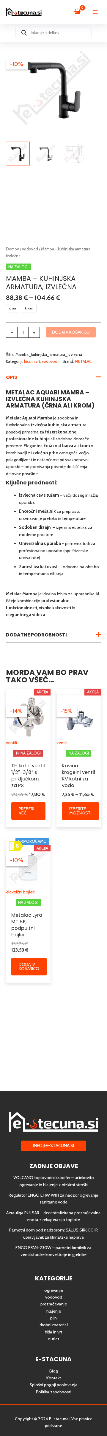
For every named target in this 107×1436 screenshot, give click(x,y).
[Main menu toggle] (95, 12)
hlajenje (53, 1311)
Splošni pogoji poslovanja (53, 1384)
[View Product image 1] (18, 153)
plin (53, 1318)
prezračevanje (53, 1304)
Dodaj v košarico (71, 332)
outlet (53, 1338)
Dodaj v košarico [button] (29, 967)
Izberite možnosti (80, 811)
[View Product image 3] (74, 153)
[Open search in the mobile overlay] (53, 33)
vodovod (30, 249)
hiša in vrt (32, 361)
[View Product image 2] (46, 153)
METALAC (83, 361)
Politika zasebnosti (53, 1392)
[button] (53, 1146)
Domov (12, 249)
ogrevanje (53, 1290)
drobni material (54, 1324)
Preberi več (26, 811)
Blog (53, 1371)
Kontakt (53, 1378)
